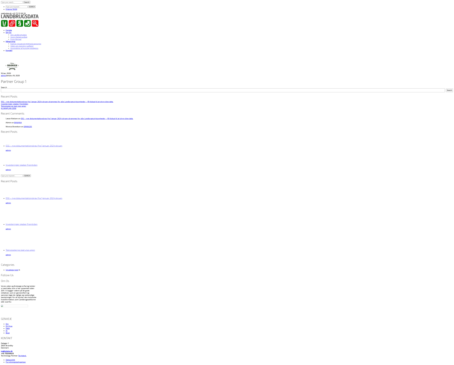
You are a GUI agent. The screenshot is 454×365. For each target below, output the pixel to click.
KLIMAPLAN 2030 (8, 108)
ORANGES (28, 126)
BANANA (18, 122)
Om (7, 324)
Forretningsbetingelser (16, 362)
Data (8, 328)
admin (3, 75)
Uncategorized (12, 270)
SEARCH (32, 7)
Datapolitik (10, 360)
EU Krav (9, 326)
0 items (11, 9)
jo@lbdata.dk (7, 351)
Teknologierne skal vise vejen (13, 106)
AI (6, 330)
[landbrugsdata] (20, 26)
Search (26, 2)
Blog (8, 333)
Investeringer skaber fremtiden (14, 104)
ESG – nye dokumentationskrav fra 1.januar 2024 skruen (34, 145)
